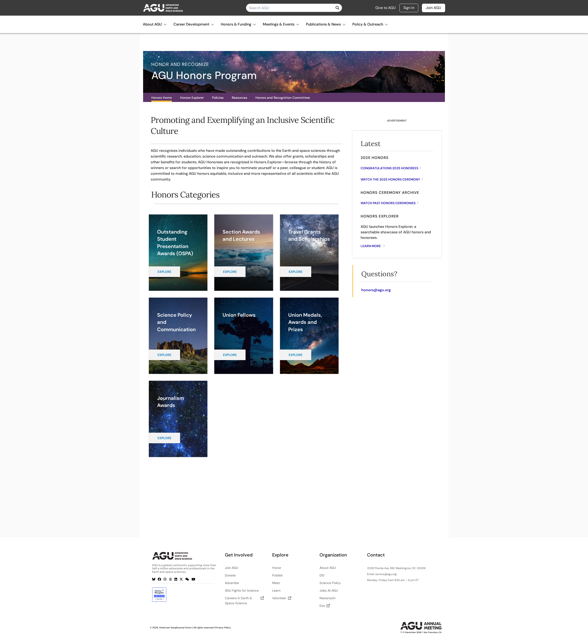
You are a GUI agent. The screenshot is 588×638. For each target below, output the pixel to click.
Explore (164, 272)
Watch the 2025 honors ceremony (390, 179)
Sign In (408, 7)
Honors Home (161, 98)
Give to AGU (385, 8)
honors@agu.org (376, 290)
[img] (337, 8)
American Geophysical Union (175, 627)
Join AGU (433, 7)
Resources (239, 98)
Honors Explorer (192, 98)
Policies (217, 98)
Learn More (371, 246)
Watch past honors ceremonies (388, 203)
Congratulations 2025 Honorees (389, 168)
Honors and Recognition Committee (282, 98)
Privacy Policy (223, 627)
